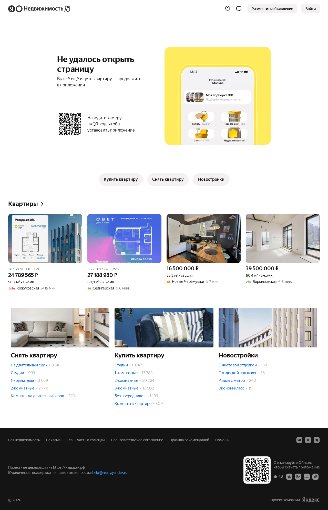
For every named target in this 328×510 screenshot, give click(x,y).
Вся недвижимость (24, 440)
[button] (238, 8)
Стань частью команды (86, 440)
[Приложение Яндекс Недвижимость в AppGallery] (307, 476)
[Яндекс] (311, 499)
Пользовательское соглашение (137, 440)
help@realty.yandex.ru (109, 473)
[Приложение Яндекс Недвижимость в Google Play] (298, 476)
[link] (310, 8)
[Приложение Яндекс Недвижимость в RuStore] (315, 476)
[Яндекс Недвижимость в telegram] (317, 440)
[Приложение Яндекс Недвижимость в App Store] (289, 476)
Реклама (53, 440)
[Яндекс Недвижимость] (39, 8)
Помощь (222, 440)
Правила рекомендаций (189, 440)
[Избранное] (227, 8)
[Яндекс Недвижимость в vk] (299, 440)
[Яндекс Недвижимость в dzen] (308, 440)
